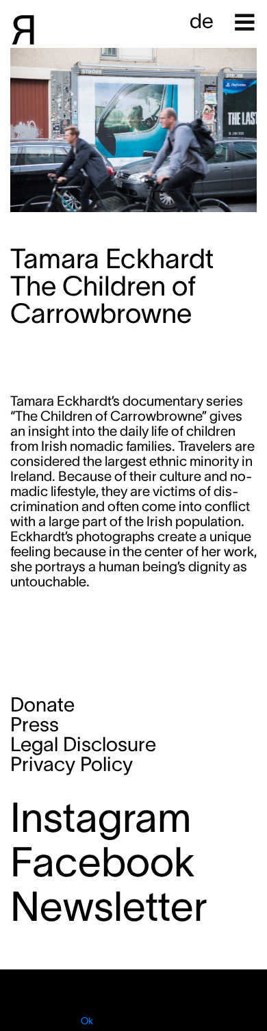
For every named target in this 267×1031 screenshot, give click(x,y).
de (202, 21)
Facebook (102, 862)
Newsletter (108, 906)
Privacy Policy (71, 764)
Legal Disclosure (83, 744)
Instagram (100, 817)
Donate (42, 705)
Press (34, 724)
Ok (87, 1020)
